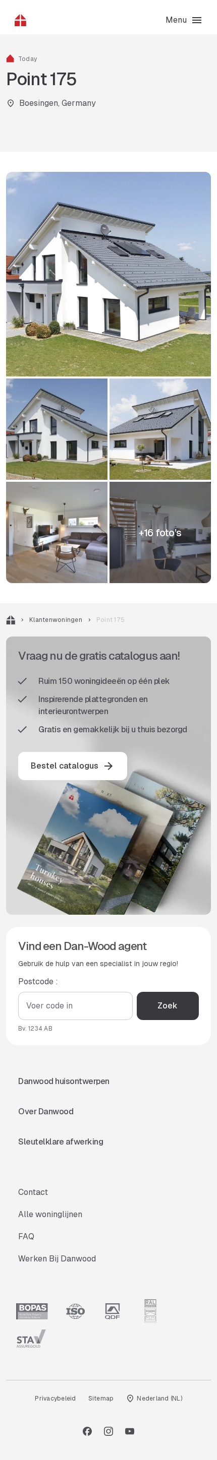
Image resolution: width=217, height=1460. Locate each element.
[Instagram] (108, 1431)
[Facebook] (87, 1431)
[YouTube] (129, 1431)
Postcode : (38, 981)
